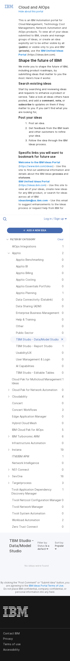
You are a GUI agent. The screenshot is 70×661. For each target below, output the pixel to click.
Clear (60, 239)
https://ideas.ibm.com (32, 185)
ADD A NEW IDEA (36, 230)
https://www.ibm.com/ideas (36, 166)
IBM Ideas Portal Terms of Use (46, 585)
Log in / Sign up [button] (54, 218)
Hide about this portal (30, 11)
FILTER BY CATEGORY (22, 239)
